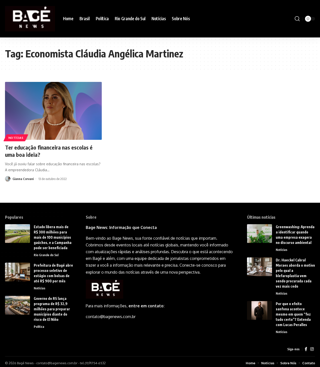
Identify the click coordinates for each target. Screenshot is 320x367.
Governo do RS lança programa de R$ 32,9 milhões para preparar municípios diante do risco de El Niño (52, 309)
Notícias (16, 138)
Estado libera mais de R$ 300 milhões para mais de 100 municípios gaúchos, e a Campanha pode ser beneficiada (53, 237)
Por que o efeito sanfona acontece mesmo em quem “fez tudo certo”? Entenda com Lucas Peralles (293, 314)
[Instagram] (312, 349)
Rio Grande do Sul (46, 255)
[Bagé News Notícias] (30, 18)
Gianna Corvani (23, 179)
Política (39, 327)
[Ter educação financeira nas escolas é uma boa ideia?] (53, 111)
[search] (297, 18)
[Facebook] (306, 349)
